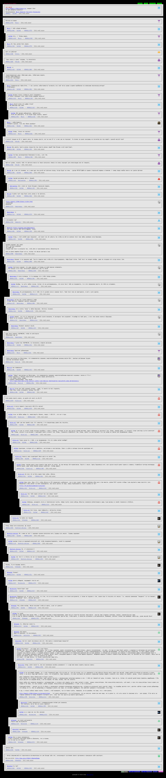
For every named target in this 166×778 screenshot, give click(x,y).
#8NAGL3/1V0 (13, 600)
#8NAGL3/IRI (11, 344)
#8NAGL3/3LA (12, 311)
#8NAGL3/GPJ (11, 352)
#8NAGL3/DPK (16, 294)
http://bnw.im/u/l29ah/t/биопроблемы (27, 758)
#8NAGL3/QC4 (11, 408)
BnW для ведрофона (134, 771)
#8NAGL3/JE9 (11, 303)
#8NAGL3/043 (22, 476)
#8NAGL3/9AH (9, 222)
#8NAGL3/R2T (12, 239)
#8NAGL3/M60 (11, 535)
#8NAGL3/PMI (15, 607)
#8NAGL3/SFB (15, 559)
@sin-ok (17, 361)
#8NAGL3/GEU (9, 80)
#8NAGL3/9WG (11, 149)
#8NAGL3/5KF (13, 590)
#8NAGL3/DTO (9, 206)
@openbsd (18, 760)
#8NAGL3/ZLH (12, 133)
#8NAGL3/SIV (24, 496)
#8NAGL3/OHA (11, 261)
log (7, 7)
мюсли (10, 7)
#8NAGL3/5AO (11, 46)
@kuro (17, 12)
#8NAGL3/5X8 (19, 643)
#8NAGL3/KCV (22, 667)
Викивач (155, 771)
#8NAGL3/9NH (19, 458)
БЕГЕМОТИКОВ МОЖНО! (10, 3)
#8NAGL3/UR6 (11, 172)
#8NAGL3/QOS (11, 768)
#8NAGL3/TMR (23, 696)
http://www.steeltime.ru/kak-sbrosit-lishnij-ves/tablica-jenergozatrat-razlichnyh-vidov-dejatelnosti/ (44, 380)
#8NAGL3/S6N (12, 383)
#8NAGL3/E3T (12, 583)
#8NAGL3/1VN (15, 723)
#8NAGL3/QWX (9, 61)
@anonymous (18, 206)
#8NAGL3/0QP (9, 53)
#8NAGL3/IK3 (27, 512)
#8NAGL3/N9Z (9, 760)
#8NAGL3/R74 (11, 574)
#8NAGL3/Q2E (15, 434)
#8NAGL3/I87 (13, 320)
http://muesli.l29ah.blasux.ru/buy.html (19, 201)
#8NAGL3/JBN (11, 195)
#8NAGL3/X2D (11, 69)
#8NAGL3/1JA (12, 543)
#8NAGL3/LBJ (12, 98)
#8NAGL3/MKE (11, 30)
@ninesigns (36, 12)
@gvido (17, 61)
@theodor (25, 520)
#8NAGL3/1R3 (12, 180)
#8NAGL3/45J (9, 361)
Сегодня (152, 3)
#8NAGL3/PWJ (15, 116)
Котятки (160, 771)
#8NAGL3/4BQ (13, 392)
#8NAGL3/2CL (9, 566)
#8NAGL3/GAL (20, 468)
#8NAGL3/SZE (13, 107)
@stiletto (29, 12)
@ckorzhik (27, 635)
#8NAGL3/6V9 (18, 626)
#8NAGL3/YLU (11, 214)
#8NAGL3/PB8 (20, 659)
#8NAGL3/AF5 (13, 551)
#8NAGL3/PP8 (9, 22)
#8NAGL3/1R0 (11, 89)
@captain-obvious (20, 527)
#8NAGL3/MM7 (13, 424)
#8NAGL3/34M (16, 442)
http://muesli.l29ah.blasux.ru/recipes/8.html (34, 693)
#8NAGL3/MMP (12, 157)
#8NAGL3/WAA (9, 527)
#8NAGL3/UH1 (9, 337)
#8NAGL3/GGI (23, 714)
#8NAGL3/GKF (26, 504)
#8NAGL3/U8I (24, 706)
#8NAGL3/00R (12, 416)
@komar (19, 125)
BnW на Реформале (146, 771)
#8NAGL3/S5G (13, 188)
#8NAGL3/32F (15, 328)
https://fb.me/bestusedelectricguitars (32, 485)
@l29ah (15, 13)
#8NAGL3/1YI (15, 286)
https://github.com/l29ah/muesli (24, 227)
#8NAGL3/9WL (11, 369)
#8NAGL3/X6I (16, 520)
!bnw (146, 3)
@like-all (18, 400)
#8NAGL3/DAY (16, 618)
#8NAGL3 (8, 13)
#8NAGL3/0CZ (23, 488)
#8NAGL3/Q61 (11, 125)
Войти (140, 3)
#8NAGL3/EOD (9, 749)
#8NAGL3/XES (18, 635)
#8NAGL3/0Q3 (9, 164)
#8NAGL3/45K (9, 141)
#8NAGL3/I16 (18, 450)
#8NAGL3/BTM (9, 400)
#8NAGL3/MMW (9, 253)
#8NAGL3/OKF (13, 278)
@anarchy (23, 12)
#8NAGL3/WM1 (11, 231)
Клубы (159, 3)
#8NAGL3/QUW (16, 731)
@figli (17, 53)
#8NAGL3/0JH (12, 38)
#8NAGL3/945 (12, 742)
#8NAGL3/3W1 (12, 270)
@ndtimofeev (22, 180)
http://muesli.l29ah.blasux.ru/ (16, 8)
